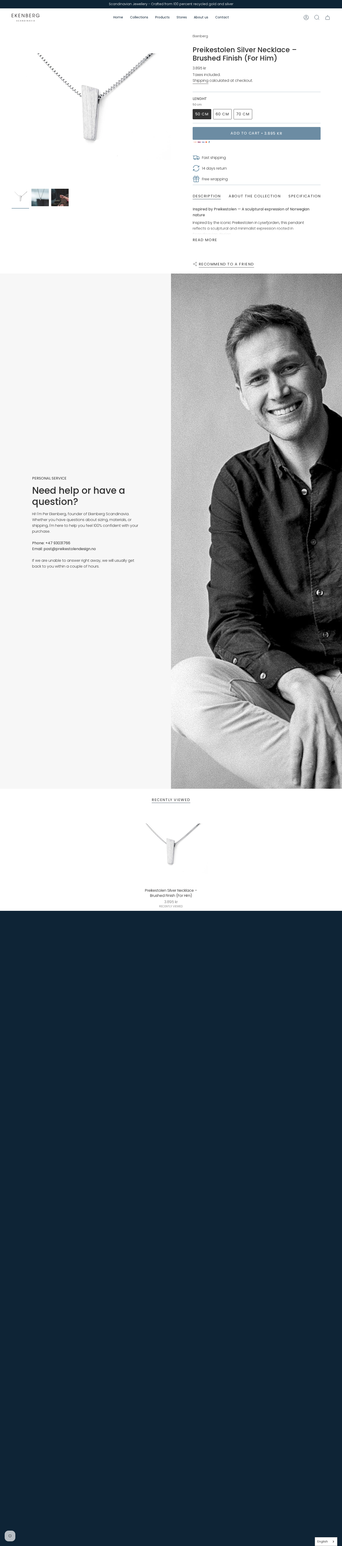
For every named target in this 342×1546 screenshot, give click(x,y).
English (322, 1541)
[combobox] (326, 1541)
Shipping (200, 80)
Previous (11, 106)
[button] (139, 17)
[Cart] (327, 17)
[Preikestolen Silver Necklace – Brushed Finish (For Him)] (171, 848)
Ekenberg (200, 36)
